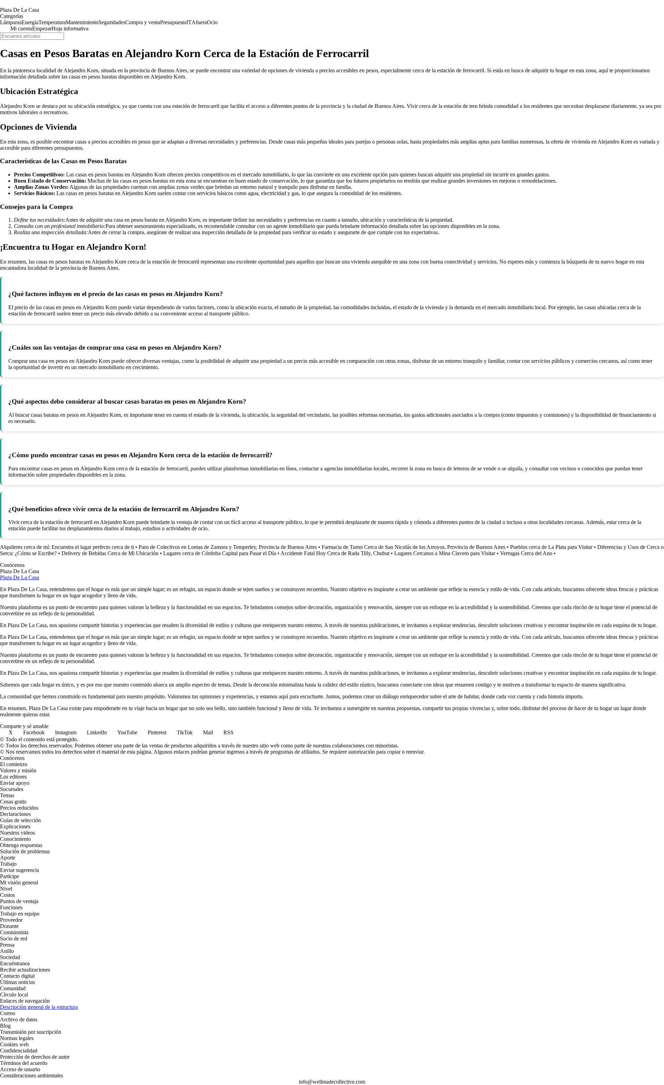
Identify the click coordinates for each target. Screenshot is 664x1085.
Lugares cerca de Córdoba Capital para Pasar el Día (219, 553)
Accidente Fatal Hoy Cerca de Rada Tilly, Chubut (334, 553)
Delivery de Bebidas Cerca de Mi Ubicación (110, 553)
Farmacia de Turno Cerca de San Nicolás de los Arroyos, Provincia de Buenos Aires (413, 547)
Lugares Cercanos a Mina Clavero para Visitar (444, 553)
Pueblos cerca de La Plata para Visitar (551, 547)
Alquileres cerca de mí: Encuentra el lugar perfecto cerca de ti (67, 547)
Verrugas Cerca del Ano (526, 553)
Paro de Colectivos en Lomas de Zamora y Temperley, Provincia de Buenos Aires (228, 547)
